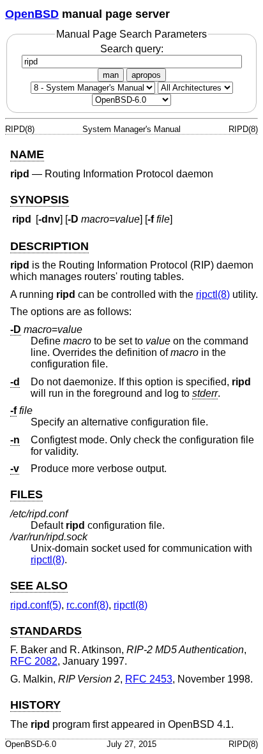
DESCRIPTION (49, 246)
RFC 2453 (148, 679)
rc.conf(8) (87, 605)
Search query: (131, 48)
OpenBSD (32, 14)
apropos (146, 75)
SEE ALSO (39, 585)
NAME (27, 154)
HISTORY (35, 705)
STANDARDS (46, 631)
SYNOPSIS (39, 199)
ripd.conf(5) (35, 605)
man (111, 75)
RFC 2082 (33, 661)
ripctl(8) (213, 294)
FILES (26, 494)
